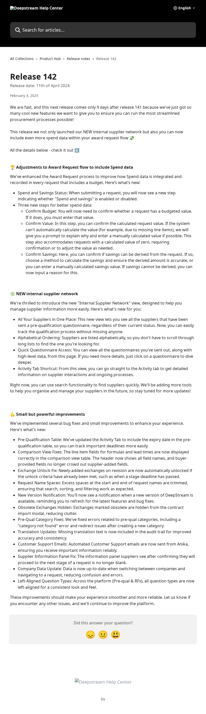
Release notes (78, 58)
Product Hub (50, 58)
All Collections (22, 58)
